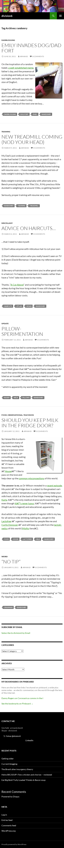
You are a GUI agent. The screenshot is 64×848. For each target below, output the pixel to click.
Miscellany (7, 223)
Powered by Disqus (10, 796)
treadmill (34, 206)
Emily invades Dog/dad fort (31, 48)
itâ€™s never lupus (24, 503)
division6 (6, 15)
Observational (15, 415)
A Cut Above (17, 284)
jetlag (19, 306)
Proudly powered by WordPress (13, 844)
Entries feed (7, 820)
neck (16, 398)
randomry (46, 114)
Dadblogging (8, 40)
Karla (4, 499)
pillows (26, 398)
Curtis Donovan (9, 524)
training (21, 206)
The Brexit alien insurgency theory (17, 769)
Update (5, 323)
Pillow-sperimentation (22, 331)
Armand (24, 56)
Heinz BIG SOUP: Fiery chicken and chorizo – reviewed (26, 774)
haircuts (8, 306)
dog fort (24, 114)
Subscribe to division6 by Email (15, 633)
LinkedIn (29, 740)
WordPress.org (8, 831)
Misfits (25, 528)
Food (4, 415)
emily (35, 114)
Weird (4, 556)
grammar (8, 607)
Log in (4, 814)
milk (38, 539)
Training (5, 132)
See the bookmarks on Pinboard (17, 703)
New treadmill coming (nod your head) (31, 139)
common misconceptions (31, 478)
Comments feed (8, 825)
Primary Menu (60, 15)
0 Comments (38, 56)
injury (7, 398)
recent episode (54, 485)
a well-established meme (20, 67)
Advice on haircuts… (28, 228)
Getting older (7, 758)
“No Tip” (11, 562)
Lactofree (6, 521)
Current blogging (9, 764)
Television (28, 415)
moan (29, 306)
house (15, 539)
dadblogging (10, 114)
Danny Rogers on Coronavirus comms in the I (22, 698)
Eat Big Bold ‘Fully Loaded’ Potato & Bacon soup (23, 780)
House (8, 471)
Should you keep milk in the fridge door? (29, 422)
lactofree (27, 539)
